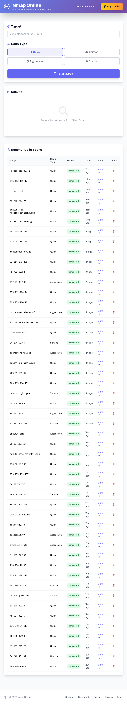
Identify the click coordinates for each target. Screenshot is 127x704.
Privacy (109, 697)
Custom (93, 61)
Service (93, 52)
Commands (84, 697)
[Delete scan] (113, 170)
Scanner (69, 697)
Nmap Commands (86, 6)
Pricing (97, 697)
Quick (36, 52)
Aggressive (36, 61)
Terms (120, 697)
